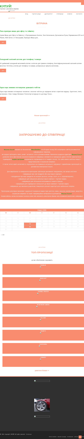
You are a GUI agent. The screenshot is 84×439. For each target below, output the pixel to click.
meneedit (81, 436)
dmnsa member (53, 436)
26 (30, 226)
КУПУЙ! (6, 6)
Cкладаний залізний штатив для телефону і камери (20, 59)
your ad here (11, 18)
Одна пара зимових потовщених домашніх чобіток (20, 87)
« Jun (3, 234)
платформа (70, 436)
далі (3, 42)
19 (30, 224)
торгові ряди (36, 14)
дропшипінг (49, 14)
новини (69, 14)
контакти (79, 14)
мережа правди (62, 436)
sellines (76, 436)
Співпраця (29, 434)
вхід (26, 14)
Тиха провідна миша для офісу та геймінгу (17, 31)
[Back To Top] (80, 437)
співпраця (59, 14)
